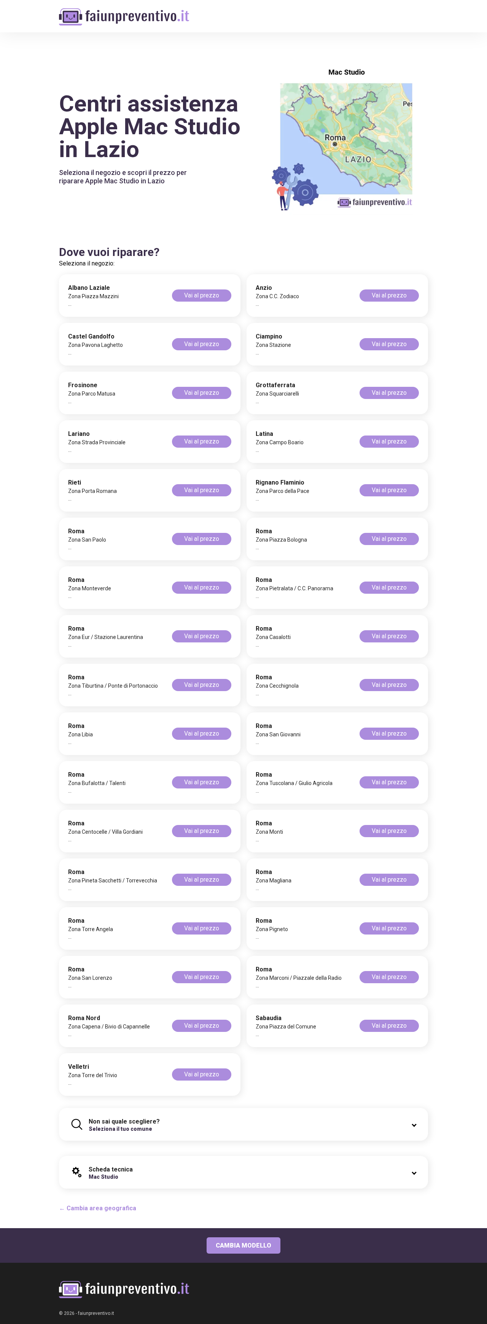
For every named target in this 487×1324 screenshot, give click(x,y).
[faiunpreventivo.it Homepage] (124, 1289)
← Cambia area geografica (97, 1208)
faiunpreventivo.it (96, 1313)
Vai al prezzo (201, 295)
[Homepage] (124, 12)
